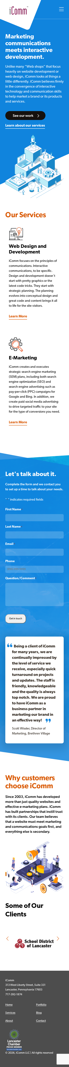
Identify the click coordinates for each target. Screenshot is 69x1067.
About (9, 1020)
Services (10, 1012)
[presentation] (7, 939)
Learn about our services (25, 125)
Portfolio (41, 1004)
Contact (41, 1020)
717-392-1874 (13, 994)
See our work (23, 115)
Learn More (18, 316)
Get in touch (15, 618)
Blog (39, 1012)
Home (9, 1004)
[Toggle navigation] (61, 9)
